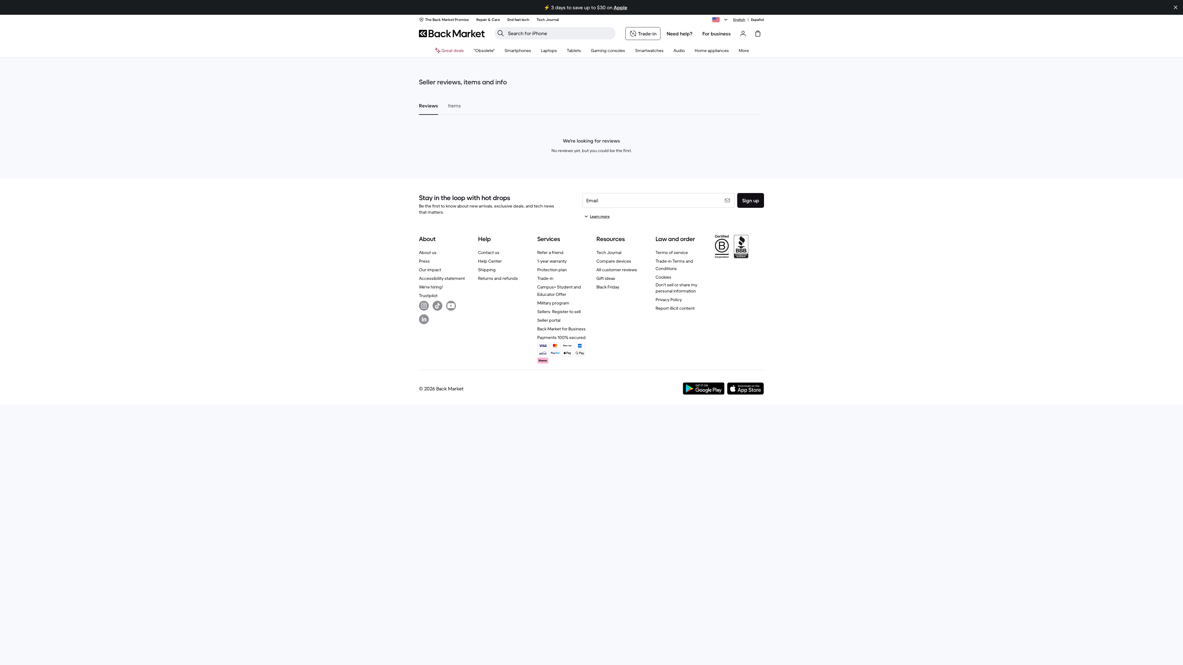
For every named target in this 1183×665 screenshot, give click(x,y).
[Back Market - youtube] (451, 306)
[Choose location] (721, 20)
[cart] (758, 33)
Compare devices (613, 261)
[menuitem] (518, 50)
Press (424, 261)
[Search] (501, 33)
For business (716, 33)
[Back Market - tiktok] (437, 306)
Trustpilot (428, 295)
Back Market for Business (561, 329)
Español (757, 19)
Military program (553, 303)
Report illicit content (675, 308)
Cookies (663, 277)
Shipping (487, 269)
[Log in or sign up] (743, 33)
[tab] (428, 105)
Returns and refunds (498, 278)
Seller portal (548, 320)
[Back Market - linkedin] (424, 319)
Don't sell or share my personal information (676, 288)
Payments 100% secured (561, 337)
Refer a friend (550, 252)
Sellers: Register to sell (559, 311)
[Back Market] (452, 33)
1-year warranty (552, 261)
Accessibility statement (442, 278)
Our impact (430, 269)
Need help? (680, 33)
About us (428, 252)
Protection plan (552, 269)
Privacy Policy (669, 299)
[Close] (1176, 7)
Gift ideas (605, 278)
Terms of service (672, 252)
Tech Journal (608, 252)
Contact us (488, 252)
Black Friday (607, 287)
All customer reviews (616, 269)
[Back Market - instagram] (424, 306)
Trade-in (545, 278)
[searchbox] (560, 33)
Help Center (490, 261)
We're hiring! (431, 287)
